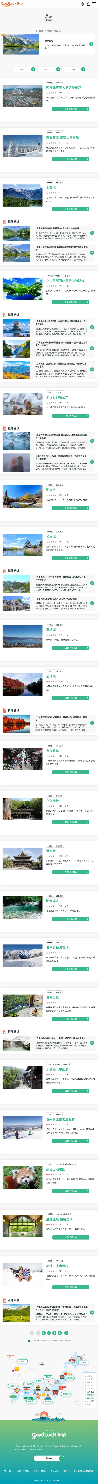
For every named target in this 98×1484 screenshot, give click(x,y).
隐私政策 (55, 1471)
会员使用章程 (40, 1471)
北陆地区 (48, 1377)
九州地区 (12, 1386)
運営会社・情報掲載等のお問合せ (78, 1471)
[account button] (88, 4)
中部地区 (46, 1341)
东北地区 (69, 1378)
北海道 (83, 1362)
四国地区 (31, 1401)
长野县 (55, 1341)
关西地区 (39, 1381)
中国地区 (28, 1384)
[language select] (82, 4)
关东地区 (65, 1394)
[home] (12, 4)
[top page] (29, 1341)
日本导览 (37, 1341)
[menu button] (94, 4)
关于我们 (8, 1471)
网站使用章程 (23, 1471)
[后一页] (66, 1333)
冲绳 (22, 1361)
